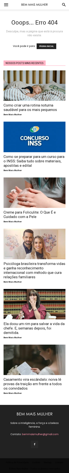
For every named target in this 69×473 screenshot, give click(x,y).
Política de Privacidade (17, 462)
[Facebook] (34, 444)
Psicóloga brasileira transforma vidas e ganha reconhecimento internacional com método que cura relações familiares (34, 270)
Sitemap (48, 462)
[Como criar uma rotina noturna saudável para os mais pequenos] (34, 85)
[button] (6, 5)
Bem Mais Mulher (13, 114)
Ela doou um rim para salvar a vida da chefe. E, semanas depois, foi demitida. (34, 328)
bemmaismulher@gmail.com (40, 434)
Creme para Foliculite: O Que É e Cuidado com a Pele (30, 214)
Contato (59, 462)
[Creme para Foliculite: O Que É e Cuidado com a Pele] (34, 192)
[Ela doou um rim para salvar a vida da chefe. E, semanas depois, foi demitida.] (34, 304)
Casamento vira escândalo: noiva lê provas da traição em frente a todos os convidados (33, 383)
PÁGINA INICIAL (46, 46)
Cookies (36, 462)
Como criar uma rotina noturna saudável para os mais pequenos (30, 107)
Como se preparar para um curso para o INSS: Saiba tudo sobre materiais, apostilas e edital (34, 161)
